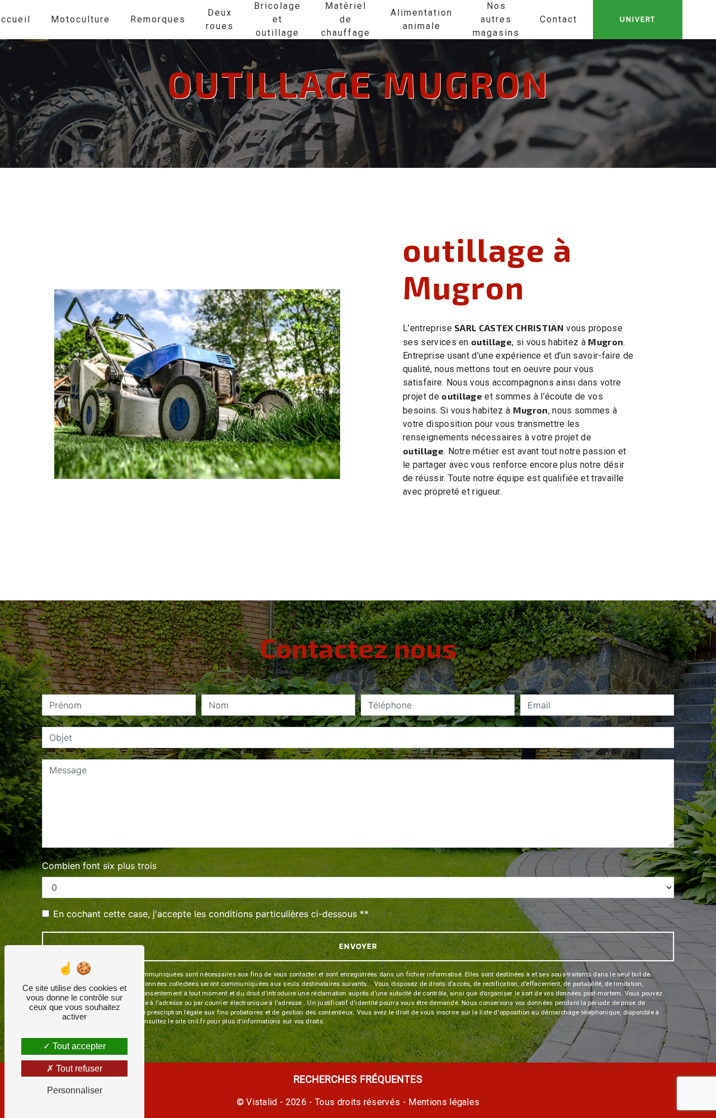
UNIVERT (638, 19)
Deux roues (220, 19)
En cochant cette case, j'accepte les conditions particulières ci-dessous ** (211, 913)
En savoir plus (561, 522)
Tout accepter (78, 1046)
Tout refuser (78, 1068)
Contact (558, 19)
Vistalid (261, 1102)
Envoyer (358, 946)
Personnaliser (74, 1090)
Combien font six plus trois (99, 865)
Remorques (158, 19)
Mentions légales (442, 1102)
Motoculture (80, 19)
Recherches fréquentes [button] (358, 1079)
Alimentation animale (421, 19)
